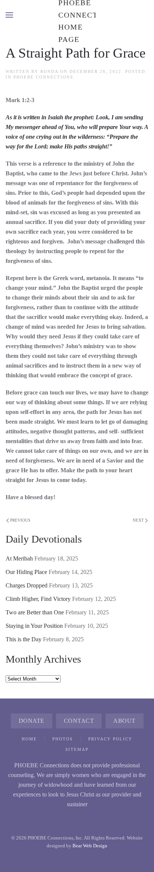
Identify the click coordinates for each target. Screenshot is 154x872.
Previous (20, 520)
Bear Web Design (90, 845)
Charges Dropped (26, 585)
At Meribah (19, 558)
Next (138, 520)
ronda (49, 71)
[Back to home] (77, 15)
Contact (79, 721)
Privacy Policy (110, 739)
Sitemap (77, 749)
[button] (9, 15)
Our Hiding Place (26, 572)
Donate (31, 721)
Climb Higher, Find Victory (38, 599)
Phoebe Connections (43, 77)
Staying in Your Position (34, 626)
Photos (62, 739)
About (124, 721)
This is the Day (23, 639)
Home (29, 739)
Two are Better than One (35, 612)
